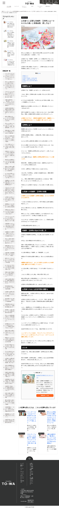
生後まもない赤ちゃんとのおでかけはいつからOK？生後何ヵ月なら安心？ (9, 211)
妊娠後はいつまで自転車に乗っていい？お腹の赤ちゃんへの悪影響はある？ (9, 182)
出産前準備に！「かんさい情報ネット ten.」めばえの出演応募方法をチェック (9, 409)
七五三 (32, 6)
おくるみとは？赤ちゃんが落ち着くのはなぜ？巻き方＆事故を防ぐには (9, 267)
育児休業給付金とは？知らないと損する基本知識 (9, 287)
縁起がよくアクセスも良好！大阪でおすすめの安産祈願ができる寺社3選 (10, 45)
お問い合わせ (49, 2)
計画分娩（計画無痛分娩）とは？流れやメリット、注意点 (9, 254)
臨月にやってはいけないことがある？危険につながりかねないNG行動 (9, 260)
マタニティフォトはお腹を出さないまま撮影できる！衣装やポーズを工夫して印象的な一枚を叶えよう (9, 191)
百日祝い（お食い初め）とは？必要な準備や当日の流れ (9, 311)
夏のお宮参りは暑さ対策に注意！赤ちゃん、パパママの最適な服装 (9, 402)
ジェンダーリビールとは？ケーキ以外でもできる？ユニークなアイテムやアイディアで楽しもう (31, 417)
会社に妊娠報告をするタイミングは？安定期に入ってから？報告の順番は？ (9, 367)
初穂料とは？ (25, 75)
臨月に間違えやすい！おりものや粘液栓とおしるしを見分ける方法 (9, 118)
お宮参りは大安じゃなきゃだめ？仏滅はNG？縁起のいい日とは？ (9, 199)
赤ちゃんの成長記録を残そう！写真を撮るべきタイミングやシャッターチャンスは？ (9, 318)
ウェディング (16, 6)
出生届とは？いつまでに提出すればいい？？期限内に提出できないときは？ (9, 325)
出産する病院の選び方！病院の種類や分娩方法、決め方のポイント (9, 281)
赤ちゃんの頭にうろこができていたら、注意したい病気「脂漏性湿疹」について (9, 125)
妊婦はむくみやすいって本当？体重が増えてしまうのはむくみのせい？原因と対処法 (9, 154)
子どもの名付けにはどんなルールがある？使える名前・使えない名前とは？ (9, 353)
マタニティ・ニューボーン (22, 473)
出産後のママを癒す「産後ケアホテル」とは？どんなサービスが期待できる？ (9, 234)
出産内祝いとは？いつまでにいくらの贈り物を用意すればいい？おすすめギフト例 (9, 226)
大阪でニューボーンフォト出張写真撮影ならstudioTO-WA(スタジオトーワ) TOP (18, 11)
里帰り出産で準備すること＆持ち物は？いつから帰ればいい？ (9, 274)
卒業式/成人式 (48, 6)
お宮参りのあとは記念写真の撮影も (30, 80)
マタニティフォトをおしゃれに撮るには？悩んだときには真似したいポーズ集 (9, 218)
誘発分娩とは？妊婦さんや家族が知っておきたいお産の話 (9, 132)
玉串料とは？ (25, 76)
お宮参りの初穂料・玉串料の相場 (29, 78)
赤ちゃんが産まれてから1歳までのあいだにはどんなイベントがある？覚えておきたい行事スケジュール (51, 417)
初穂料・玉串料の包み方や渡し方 (29, 79)
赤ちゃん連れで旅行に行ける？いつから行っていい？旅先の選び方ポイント (9, 241)
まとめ (24, 81)
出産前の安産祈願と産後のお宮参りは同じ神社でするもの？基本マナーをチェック (9, 111)
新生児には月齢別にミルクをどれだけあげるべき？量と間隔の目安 (9, 161)
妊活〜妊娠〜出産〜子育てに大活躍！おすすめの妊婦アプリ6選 (9, 395)
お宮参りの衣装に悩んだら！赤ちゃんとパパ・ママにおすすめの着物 (9, 293)
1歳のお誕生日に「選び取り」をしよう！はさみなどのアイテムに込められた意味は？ (9, 102)
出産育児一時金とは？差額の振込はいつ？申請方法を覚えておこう (9, 388)
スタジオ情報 (9, 6)
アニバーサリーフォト (40, 7)
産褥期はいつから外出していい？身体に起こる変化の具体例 (9, 205)
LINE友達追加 (56, 2)
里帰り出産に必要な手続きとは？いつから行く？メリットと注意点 (9, 332)
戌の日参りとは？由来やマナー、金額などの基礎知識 (9, 300)
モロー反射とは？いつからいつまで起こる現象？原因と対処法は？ (9, 146)
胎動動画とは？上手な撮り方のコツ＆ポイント (9, 415)
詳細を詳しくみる (45, 395)
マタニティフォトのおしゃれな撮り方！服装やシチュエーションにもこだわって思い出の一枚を (31, 440)
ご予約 (43, 2)
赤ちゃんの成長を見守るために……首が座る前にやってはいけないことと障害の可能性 (10, 35)
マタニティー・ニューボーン (24, 7)
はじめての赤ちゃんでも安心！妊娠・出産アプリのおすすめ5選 (9, 346)
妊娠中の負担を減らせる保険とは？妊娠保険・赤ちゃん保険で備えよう (9, 374)
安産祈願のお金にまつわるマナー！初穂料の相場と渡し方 (9, 306)
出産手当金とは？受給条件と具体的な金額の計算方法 (9, 421)
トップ (22, 463)
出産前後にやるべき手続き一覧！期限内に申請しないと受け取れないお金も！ (9, 381)
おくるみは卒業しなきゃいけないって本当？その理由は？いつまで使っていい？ (9, 175)
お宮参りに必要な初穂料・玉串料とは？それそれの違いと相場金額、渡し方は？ (9, 360)
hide (39, 73)
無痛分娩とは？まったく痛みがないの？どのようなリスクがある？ (9, 247)
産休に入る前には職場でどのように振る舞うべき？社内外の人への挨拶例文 (9, 168)
